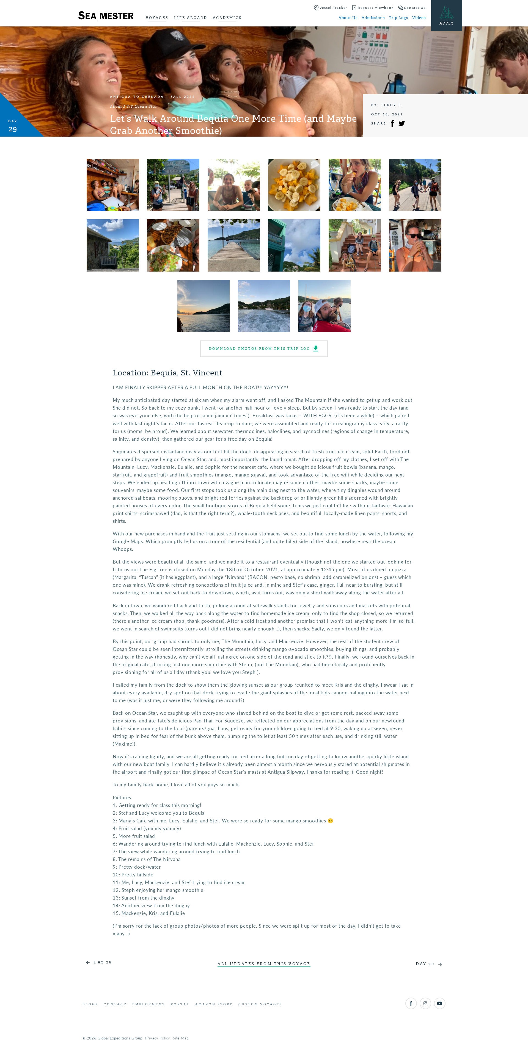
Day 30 (425, 963)
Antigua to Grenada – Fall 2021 (152, 96)
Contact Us (415, 7)
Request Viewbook (376, 7)
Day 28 (103, 962)
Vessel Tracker (333, 7)
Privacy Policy (157, 1038)
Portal (180, 1004)
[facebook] (411, 1003)
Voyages (157, 17)
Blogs (90, 1004)
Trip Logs (398, 17)
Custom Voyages (260, 1004)
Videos (419, 17)
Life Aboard (190, 17)
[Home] (105, 16)
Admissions (373, 17)
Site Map (180, 1038)
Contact (115, 1004)
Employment (148, 1004)
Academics (227, 17)
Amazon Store (214, 1004)
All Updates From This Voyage (264, 963)
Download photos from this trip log (259, 348)
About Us (348, 17)
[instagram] (425, 1003)
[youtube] (440, 1003)
